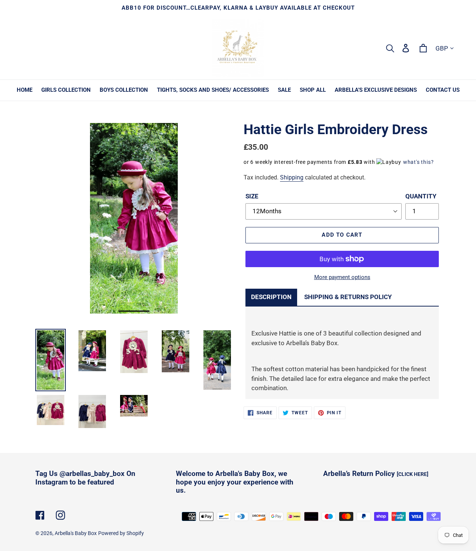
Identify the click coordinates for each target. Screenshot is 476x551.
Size (251, 196)
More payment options (342, 277)
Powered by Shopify (121, 533)
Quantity (421, 196)
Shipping (291, 177)
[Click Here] (412, 474)
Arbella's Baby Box (76, 533)
